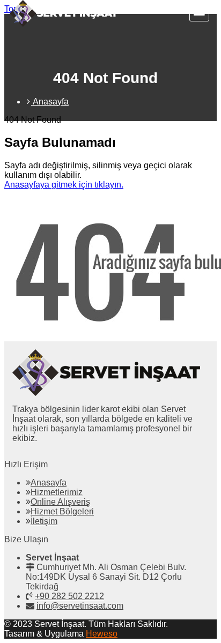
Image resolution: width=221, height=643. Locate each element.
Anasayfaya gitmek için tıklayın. (63, 184)
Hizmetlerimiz (57, 492)
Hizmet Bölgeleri (62, 511)
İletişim (44, 521)
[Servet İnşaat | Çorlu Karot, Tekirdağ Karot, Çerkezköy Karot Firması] (63, 23)
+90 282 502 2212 (69, 596)
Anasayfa (49, 482)
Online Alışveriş (60, 501)
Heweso (101, 633)
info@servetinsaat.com (79, 605)
